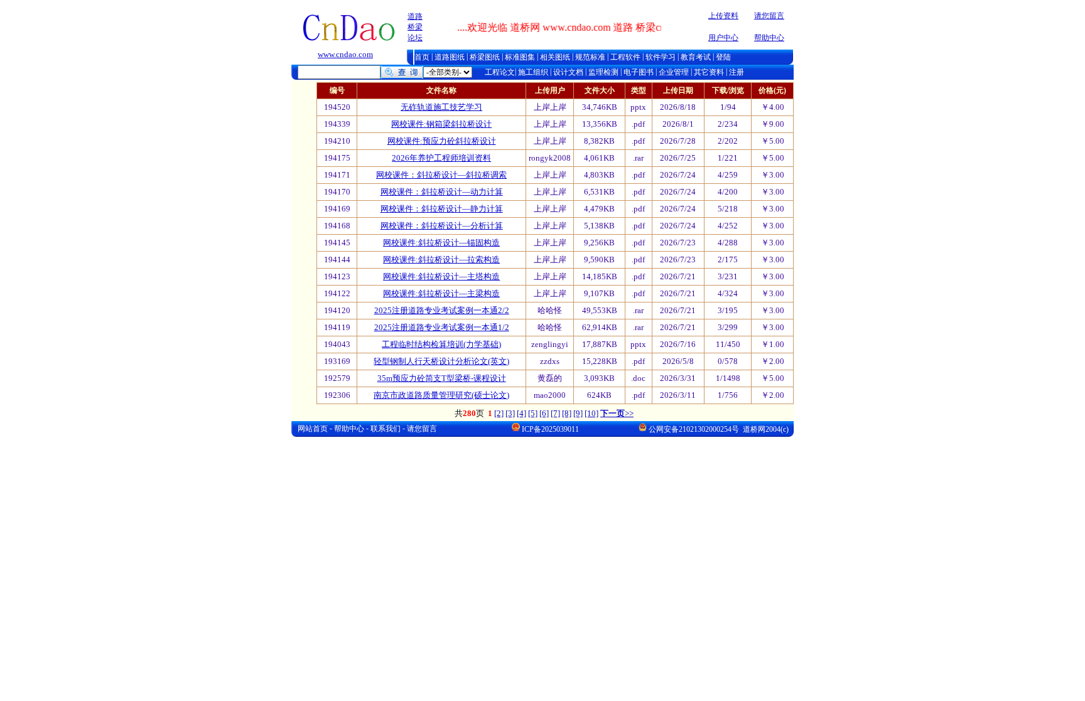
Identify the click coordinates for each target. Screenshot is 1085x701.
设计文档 (567, 72)
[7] (555, 413)
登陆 (723, 57)
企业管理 (675, 72)
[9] (578, 413)
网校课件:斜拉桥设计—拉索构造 (441, 259)
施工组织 (533, 72)
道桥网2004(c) (765, 429)
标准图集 (520, 57)
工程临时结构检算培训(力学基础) (441, 344)
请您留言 (769, 15)
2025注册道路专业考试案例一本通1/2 (441, 327)
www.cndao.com (345, 54)
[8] (566, 413)
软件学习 (660, 57)
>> (617, 413)
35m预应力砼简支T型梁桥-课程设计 (441, 378)
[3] (510, 413)
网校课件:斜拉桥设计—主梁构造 (441, 293)
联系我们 (385, 428)
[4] (521, 413)
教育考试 (696, 57)
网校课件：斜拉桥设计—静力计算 (442, 208)
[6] (544, 413)
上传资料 (723, 15)
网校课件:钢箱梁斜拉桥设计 (441, 124)
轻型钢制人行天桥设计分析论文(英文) (441, 361)
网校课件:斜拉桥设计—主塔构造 (441, 276)
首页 (421, 57)
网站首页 (313, 428)
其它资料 (710, 72)
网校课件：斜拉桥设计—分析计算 (442, 225)
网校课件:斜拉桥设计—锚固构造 (441, 242)
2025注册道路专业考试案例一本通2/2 (441, 310)
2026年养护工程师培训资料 (441, 158)
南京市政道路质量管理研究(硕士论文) (441, 395)
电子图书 (638, 72)
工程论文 (500, 72)
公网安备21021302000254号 (694, 429)
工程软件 (625, 57)
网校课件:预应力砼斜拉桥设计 (441, 141)
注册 (735, 72)
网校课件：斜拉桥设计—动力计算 (442, 191)
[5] (532, 413)
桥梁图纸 (485, 57)
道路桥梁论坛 (415, 27)
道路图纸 (450, 57)
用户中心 (723, 37)
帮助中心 (769, 37)
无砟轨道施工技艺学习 (441, 107)
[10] (591, 413)
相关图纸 (555, 57)
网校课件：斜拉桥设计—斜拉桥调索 (441, 174)
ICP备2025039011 (550, 429)
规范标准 (590, 57)
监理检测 (604, 72)
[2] (499, 413)
